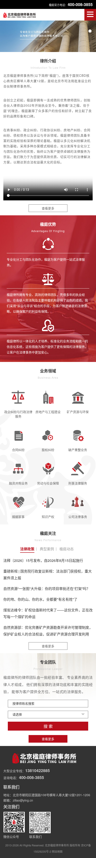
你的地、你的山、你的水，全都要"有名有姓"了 (40, 599)
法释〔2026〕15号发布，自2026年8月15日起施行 (43, 560)
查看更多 (48, 208)
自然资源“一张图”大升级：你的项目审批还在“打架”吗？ (46, 588)
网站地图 (57, 851)
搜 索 (48, 726)
